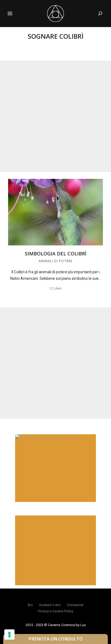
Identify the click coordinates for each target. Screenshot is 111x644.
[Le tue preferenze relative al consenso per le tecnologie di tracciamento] (9, 634)
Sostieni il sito (50, 605)
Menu (10, 13)
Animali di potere (55, 261)
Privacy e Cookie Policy (55, 611)
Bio (30, 605)
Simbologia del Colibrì (55, 253)
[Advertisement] (55, 116)
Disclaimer (75, 605)
